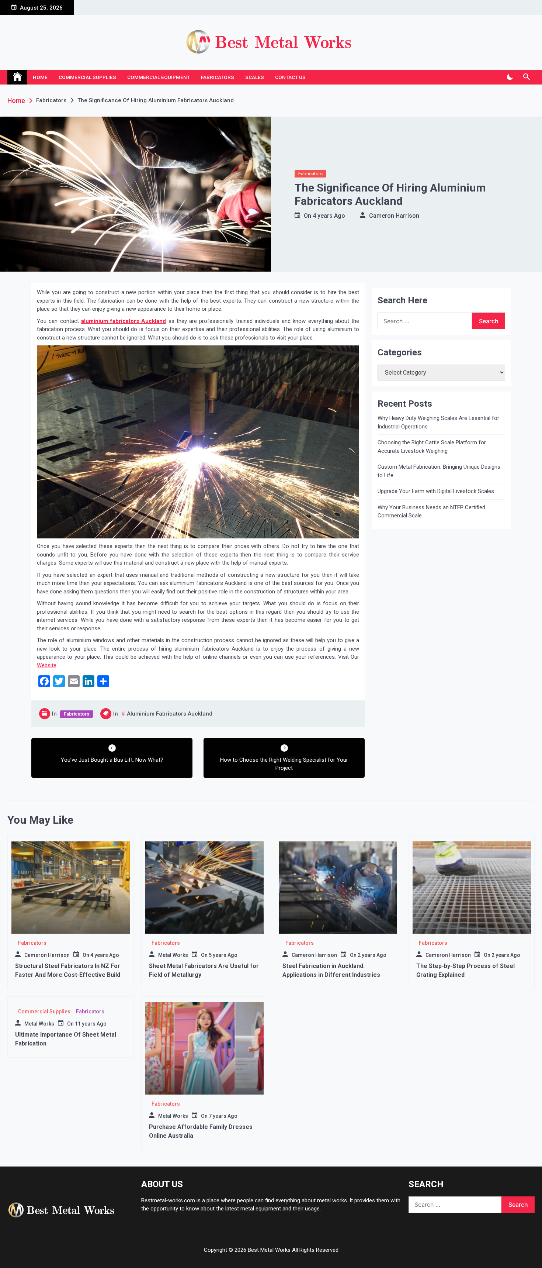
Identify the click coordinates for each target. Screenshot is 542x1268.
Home (40, 77)
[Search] (526, 77)
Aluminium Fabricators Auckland (169, 713)
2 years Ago (372, 955)
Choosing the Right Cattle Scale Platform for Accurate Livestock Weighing (432, 446)
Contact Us (290, 77)
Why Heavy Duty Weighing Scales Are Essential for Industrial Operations (438, 422)
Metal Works (173, 955)
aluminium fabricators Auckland (123, 321)
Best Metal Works (269, 1250)
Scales (254, 77)
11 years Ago (91, 1024)
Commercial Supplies (87, 77)
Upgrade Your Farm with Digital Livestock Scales (436, 491)
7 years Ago (223, 1116)
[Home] (17, 77)
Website (46, 665)
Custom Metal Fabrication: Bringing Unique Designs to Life (439, 471)
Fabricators (217, 77)
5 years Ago (223, 955)
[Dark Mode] (509, 77)
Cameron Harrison (394, 215)
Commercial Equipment (158, 77)
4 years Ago (329, 215)
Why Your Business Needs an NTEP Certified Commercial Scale (431, 511)
